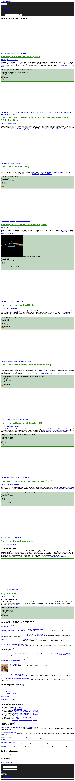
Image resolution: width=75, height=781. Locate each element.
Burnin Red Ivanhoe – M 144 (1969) (8, 688)
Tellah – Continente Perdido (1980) (8, 699)
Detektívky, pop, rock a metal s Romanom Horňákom (40, 678)
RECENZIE (23, 53)
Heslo (2, 769)
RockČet (5, 12)
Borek (8, 544)
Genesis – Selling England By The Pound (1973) (37, 629)
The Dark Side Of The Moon (23, 113)
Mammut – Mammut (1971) (6, 696)
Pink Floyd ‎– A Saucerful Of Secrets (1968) (22, 423)
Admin (2, 762)
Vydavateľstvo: (5, 73)
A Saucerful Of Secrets (6, 419)
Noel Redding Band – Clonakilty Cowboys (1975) (24, 720)
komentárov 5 (13, 123)
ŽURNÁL (5, 9)
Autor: (2, 70)
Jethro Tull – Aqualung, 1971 (23, 737)
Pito (12, 762)
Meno (2, 766)
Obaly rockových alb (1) (19, 674)
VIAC (42, 129)
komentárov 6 (14, 308)
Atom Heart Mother (5, 53)
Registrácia (6, 776)
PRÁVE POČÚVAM (7, 11)
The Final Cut (19, 301)
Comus (8, 745)
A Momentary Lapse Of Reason (9, 361)
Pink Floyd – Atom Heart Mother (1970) (20, 56)
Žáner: (2, 72)
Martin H (9, 60)
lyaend (8, 123)
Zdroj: (2, 266)
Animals (3, 590)
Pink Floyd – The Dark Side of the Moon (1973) (24, 224)
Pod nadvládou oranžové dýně (24, 644)
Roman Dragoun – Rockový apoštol (28, 659)
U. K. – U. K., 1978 (17, 718)
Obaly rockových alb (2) (14, 664)
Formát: (3, 76)
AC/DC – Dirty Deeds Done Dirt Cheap (30, 727)
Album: (20, 69)
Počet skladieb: (5, 77)
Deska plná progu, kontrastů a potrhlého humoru (37, 634)
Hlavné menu (4, 4)
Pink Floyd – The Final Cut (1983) (17, 305)
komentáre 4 (13, 596)
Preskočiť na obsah (13, 4)
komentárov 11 (15, 228)
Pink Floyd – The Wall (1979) (15, 166)
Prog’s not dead (8, 593)
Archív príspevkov (5, 755)
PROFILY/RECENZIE (7, 8)
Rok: (2, 75)
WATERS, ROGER (11, 114)
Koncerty (3, 537)
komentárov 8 (14, 368)
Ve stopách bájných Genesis (23, 741)
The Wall (18, 163)
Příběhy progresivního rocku (22, 732)
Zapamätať (4, 771)
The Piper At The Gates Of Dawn (24, 478)
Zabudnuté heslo (7, 777)
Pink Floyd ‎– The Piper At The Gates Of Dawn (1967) (26, 481)
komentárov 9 (14, 60)
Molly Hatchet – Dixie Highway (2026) (8, 693)
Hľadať (2, 2)
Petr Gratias (10, 426)
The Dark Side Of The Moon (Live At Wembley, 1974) (44, 113)
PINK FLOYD (16, 53)
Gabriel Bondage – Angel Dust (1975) (8, 691)
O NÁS (5, 6)
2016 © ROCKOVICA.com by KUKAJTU (10, 779)
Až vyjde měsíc (14, 625)
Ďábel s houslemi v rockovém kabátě (29, 639)
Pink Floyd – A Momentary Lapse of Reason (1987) (26, 364)
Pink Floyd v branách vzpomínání (17, 541)
